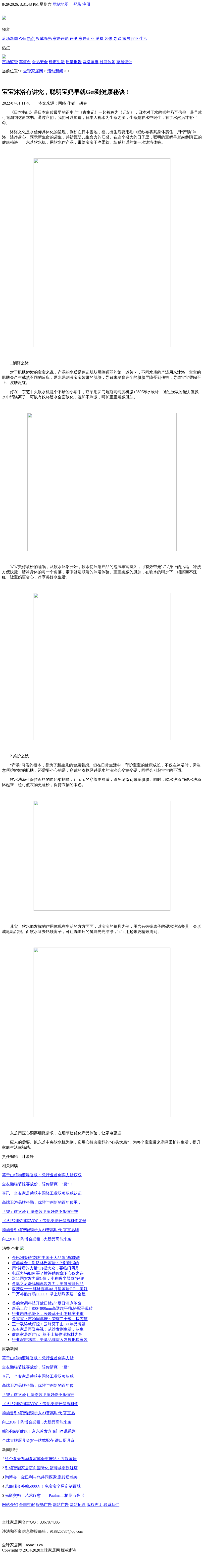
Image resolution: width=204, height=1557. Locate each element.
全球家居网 (33, 71)
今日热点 (27, 38)
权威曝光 (44, 38)
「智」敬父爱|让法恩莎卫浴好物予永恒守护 (40, 1211)
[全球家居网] (4, 16)
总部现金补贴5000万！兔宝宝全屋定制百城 (43, 1486)
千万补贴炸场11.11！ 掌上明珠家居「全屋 (49, 1294)
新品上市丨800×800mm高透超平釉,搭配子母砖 (52, 1308)
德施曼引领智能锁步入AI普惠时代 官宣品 (38, 1413)
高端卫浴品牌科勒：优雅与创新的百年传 (38, 1385)
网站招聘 (78, 1504)
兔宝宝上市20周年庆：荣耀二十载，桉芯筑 (50, 1319)
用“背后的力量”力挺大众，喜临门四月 (45, 1268)
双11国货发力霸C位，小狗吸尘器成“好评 (48, 1278)
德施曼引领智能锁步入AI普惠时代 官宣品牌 (40, 1230)
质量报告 (74, 62)
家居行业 (130, 38)
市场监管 (10, 62)
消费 (100, 38)
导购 (117, 38)
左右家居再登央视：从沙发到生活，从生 (48, 1329)
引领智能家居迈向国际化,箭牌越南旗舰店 (41, 1468)
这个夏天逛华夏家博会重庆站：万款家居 (41, 1459)
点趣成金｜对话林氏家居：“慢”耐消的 (45, 1263)
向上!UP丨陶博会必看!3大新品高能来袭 (36, 1239)
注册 (86, 4)
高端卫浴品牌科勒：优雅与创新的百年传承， (42, 1202)
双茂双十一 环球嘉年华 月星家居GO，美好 (50, 1289)
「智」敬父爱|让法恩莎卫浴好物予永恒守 (38, 1395)
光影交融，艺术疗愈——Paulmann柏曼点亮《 (44, 1495)
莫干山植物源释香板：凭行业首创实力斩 (38, 1358)
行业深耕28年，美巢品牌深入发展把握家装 (50, 1340)
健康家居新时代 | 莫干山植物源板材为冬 (47, 1334)
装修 (108, 38)
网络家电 (91, 62)
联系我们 (111, 1504)
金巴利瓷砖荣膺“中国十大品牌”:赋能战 (46, 1258)
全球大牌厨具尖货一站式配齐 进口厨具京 (38, 1440)
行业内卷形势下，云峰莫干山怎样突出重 (48, 1313)
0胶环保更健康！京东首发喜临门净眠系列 (39, 1431)
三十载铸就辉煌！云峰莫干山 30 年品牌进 (49, 1324)
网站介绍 (10, 1504)
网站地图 (60, 4)
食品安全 (40, 62)
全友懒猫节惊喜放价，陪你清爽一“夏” (35, 1367)
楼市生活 (57, 62)
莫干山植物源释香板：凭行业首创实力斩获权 (42, 1175)
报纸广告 (44, 1504)
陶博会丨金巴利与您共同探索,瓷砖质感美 (41, 1477)
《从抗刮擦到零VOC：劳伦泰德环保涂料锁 (40, 1404)
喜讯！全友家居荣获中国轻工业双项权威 (38, 1376)
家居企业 (87, 38)
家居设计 (124, 62)
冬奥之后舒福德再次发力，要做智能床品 (48, 1284)
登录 (77, 4)
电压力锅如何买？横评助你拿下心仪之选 (48, 1273)
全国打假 (27, 1504)
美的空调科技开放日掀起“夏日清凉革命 (46, 1303)
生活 (143, 38)
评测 (74, 38)
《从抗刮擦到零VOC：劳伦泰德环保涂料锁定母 (44, 1221)
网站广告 (61, 1504)
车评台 (25, 62)
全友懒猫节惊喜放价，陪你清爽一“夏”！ (37, 1184)
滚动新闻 (10, 38)
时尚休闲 (107, 62)
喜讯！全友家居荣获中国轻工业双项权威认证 (42, 1193)
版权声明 (94, 1504)
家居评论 (61, 38)
